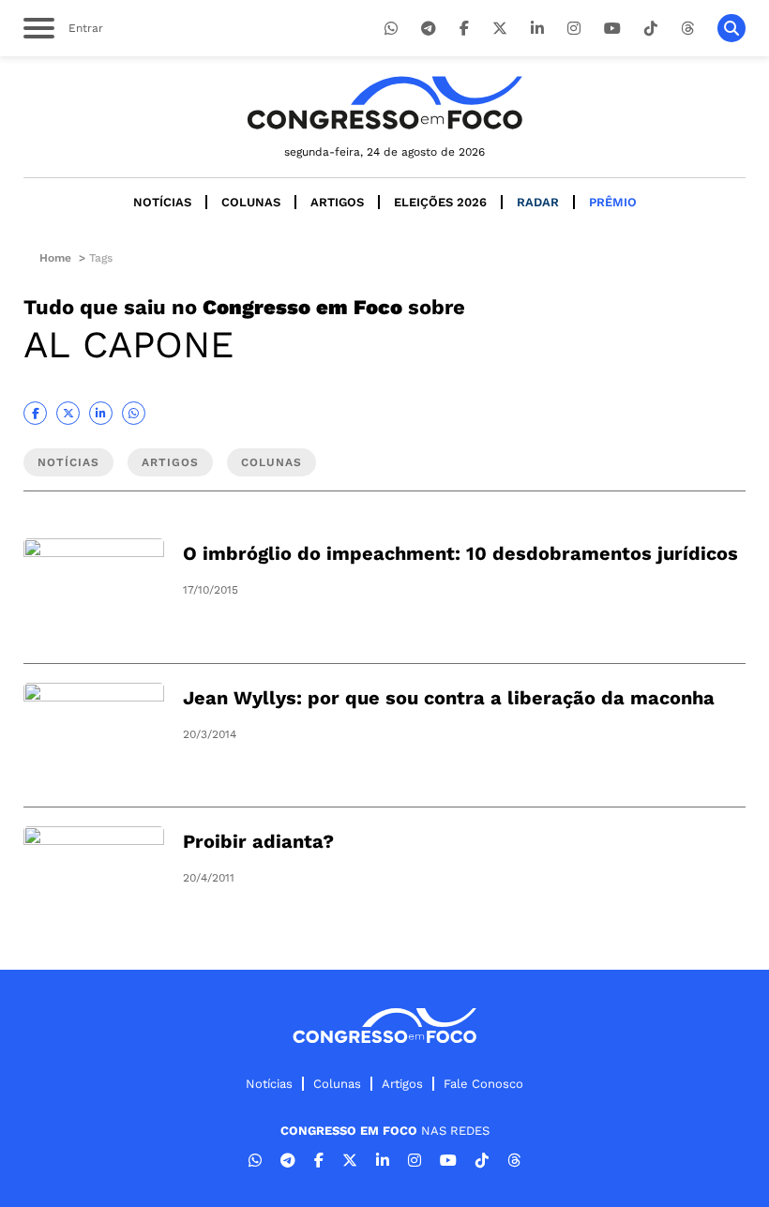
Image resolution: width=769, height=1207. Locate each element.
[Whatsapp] (391, 29)
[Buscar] (731, 28)
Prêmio (613, 202)
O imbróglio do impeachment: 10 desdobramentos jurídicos (460, 553)
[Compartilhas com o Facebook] (35, 413)
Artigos (337, 202)
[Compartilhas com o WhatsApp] (133, 413)
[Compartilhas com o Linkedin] (101, 413)
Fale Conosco (483, 1084)
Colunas (250, 202)
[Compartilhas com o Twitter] (68, 413)
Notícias (162, 202)
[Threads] (687, 29)
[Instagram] (574, 29)
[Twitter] (499, 29)
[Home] (384, 102)
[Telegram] (428, 29)
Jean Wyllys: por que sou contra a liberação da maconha (449, 697)
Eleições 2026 (440, 202)
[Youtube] (612, 29)
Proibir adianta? (258, 841)
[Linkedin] (537, 29)
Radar (538, 202)
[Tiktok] (650, 29)
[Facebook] (464, 29)
